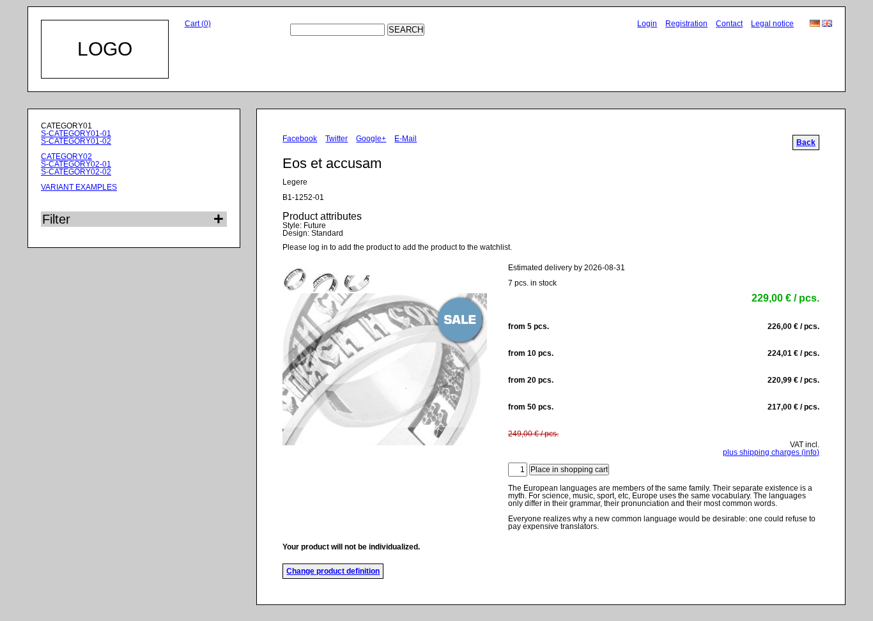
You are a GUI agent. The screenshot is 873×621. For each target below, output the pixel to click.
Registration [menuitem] (686, 23)
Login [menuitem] (647, 23)
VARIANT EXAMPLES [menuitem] (79, 187)
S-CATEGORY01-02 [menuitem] (76, 141)
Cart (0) (198, 23)
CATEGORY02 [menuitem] (66, 156)
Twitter (336, 138)
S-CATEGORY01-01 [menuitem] (76, 133)
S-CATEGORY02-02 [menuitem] (76, 171)
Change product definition (333, 571)
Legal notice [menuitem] (772, 23)
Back (805, 142)
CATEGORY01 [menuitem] (66, 125)
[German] (816, 24)
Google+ (371, 138)
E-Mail (405, 138)
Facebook (299, 138)
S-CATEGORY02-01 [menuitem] (76, 164)
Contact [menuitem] (729, 23)
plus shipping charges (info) (771, 452)
